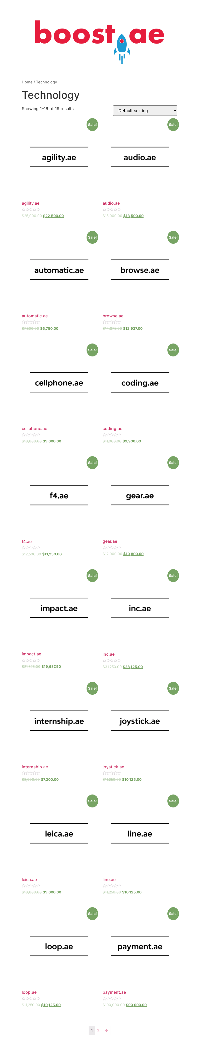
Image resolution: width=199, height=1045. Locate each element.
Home (27, 82)
